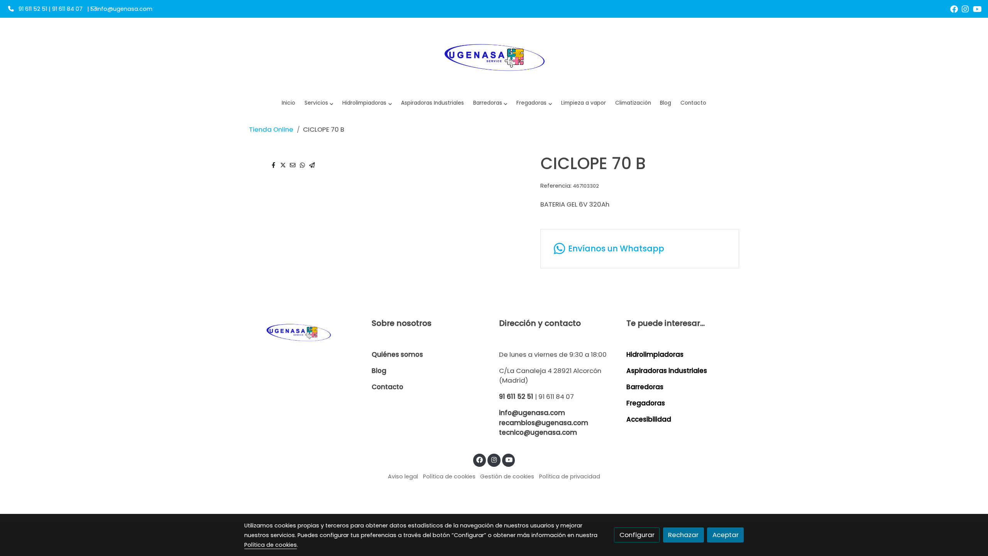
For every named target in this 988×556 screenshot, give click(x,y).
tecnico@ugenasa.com (538, 432)
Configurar (637, 534)
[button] (367, 103)
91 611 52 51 (516, 396)
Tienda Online (271, 129)
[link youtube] (977, 8)
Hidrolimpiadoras (654, 354)
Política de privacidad (569, 476)
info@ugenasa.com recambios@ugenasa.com (543, 417)
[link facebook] (954, 8)
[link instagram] (965, 8)
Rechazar (683, 534)
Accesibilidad (648, 419)
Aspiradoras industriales (666, 370)
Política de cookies (449, 476)
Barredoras (644, 387)
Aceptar (725, 534)
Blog (379, 370)
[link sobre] (303, 332)
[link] (494, 56)
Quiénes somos (397, 354)
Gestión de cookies (507, 476)
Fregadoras (645, 403)
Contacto (387, 387)
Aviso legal (403, 476)
